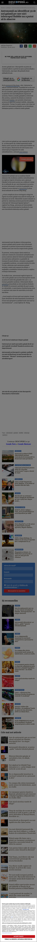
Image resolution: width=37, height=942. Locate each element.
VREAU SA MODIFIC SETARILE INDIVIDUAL (18, 939)
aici (12, 916)
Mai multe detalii (26, 909)
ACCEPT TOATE (18, 936)
